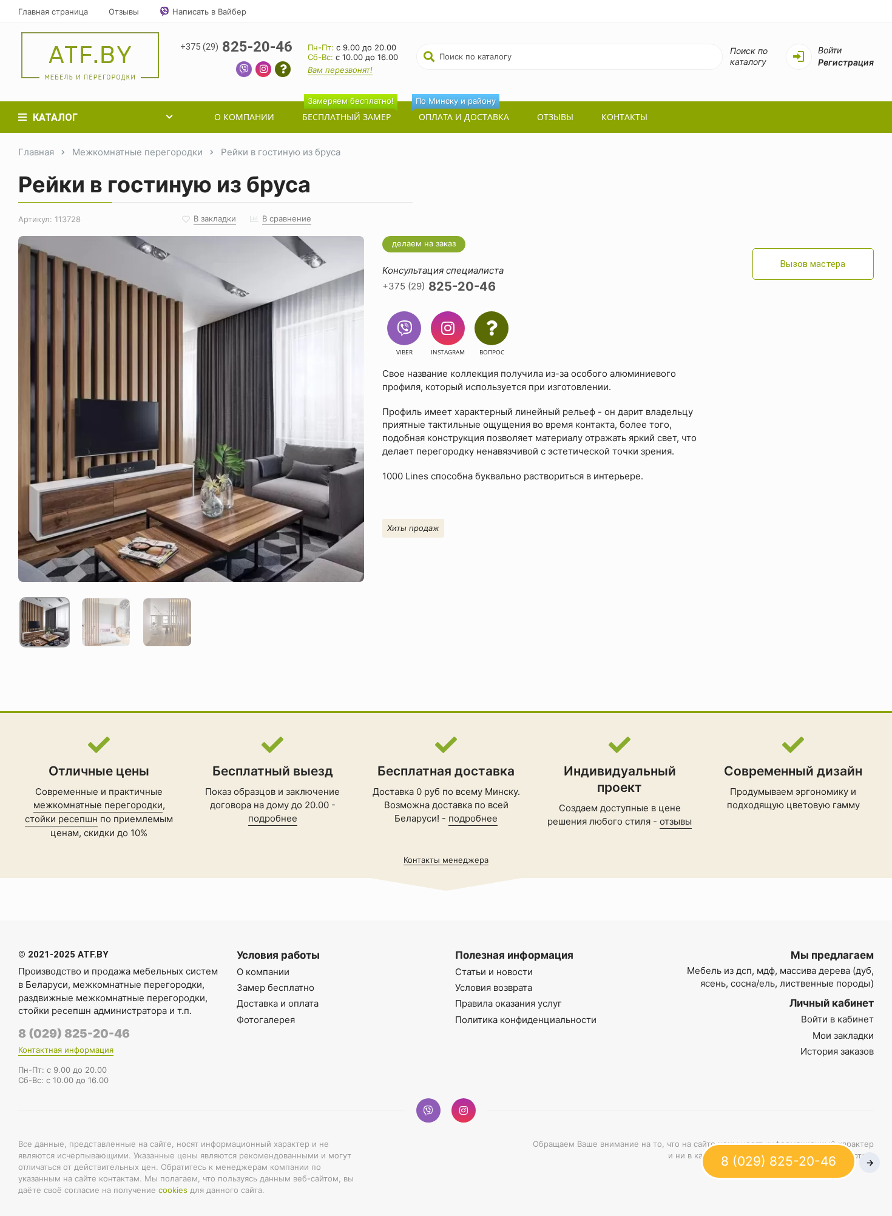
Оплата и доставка (462, 112)
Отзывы (124, 11)
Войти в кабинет (837, 1019)
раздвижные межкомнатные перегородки (111, 998)
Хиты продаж (413, 528)
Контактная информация (65, 1050)
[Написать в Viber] (244, 70)
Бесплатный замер (348, 112)
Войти (830, 50)
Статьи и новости (494, 972)
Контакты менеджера (446, 860)
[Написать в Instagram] (263, 70)
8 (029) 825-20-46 (74, 1034)
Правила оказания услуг (508, 1003)
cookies (173, 1190)
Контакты (624, 117)
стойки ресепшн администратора (92, 1010)
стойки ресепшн (61, 819)
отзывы (676, 821)
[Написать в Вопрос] (282, 70)
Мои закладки (843, 1035)
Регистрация (846, 62)
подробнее (272, 818)
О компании (244, 117)
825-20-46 (236, 47)
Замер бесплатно (275, 987)
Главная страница (53, 11)
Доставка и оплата (278, 1003)
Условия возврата (493, 987)
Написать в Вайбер (209, 11)
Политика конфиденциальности (525, 1019)
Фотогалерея (266, 1019)
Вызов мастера (812, 263)
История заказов (837, 1051)
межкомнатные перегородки (98, 805)
